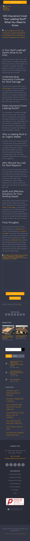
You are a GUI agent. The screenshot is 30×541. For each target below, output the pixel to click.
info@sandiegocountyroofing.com (15, 458)
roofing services (16, 240)
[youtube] (15, 464)
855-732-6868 (15, 456)
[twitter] (7, 464)
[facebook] (11, 464)
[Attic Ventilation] (7, 379)
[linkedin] (19, 464)
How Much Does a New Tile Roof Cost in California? (17, 372)
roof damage (6, 88)
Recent (15, 356)
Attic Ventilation (15, 379)
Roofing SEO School (22, 533)
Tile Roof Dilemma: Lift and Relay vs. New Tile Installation (15, 415)
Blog (20, 304)
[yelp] (23, 464)
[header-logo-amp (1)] (15, 255)
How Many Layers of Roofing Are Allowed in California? (8, 329)
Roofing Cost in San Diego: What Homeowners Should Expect (16, 363)
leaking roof (19, 229)
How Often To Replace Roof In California (21, 329)
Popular (9, 356)
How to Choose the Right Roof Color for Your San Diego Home (14, 407)
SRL (5, 304)
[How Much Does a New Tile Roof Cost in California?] (7, 372)
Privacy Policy (7, 533)
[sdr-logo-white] (15, 509)
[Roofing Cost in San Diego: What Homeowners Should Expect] (7, 363)
